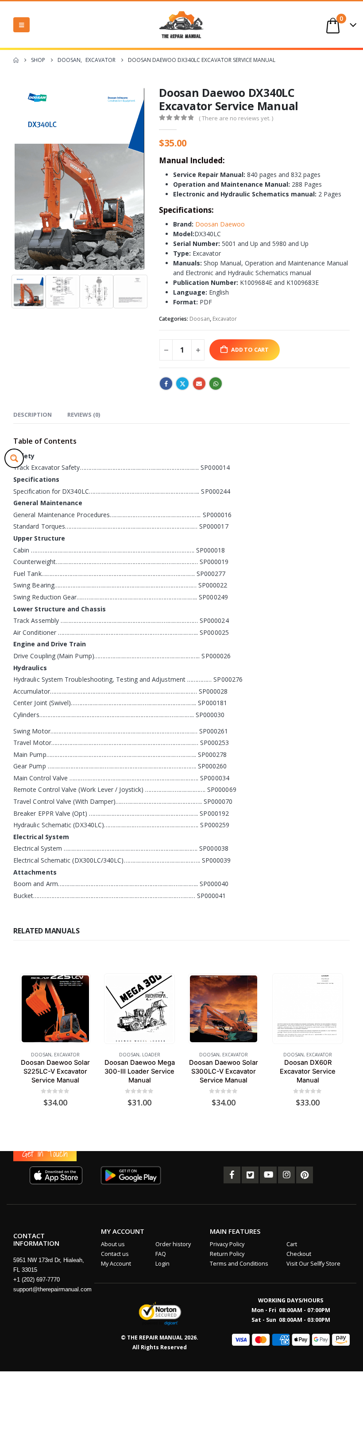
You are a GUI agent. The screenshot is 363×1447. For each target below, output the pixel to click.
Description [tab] (32, 414)
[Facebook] (232, 1175)
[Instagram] (286, 1175)
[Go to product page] (55, 1008)
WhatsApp (216, 383)
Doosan (199, 318)
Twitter (182, 383)
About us (113, 1244)
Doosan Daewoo (220, 224)
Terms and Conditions (239, 1263)
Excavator (224, 318)
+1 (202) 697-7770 (36, 1279)
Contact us (115, 1254)
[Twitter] (250, 1175)
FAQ (160, 1254)
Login (162, 1263)
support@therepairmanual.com (52, 1289)
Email (199, 383)
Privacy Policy (227, 1244)
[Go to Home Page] (16, 60)
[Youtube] (268, 1175)
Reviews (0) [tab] (83, 414)
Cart (291, 1244)
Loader (151, 1055)
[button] (21, 24)
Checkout (298, 1254)
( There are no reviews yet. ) (236, 118)
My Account (116, 1263)
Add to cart (250, 349)
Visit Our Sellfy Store (313, 1263)
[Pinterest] (304, 1175)
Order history (173, 1244)
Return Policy (227, 1254)
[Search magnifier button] (14, 458)
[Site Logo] (181, 24)
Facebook (166, 383)
